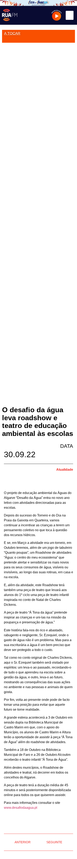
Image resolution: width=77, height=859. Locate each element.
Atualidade (64, 469)
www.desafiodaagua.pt (20, 807)
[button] (70, 15)
